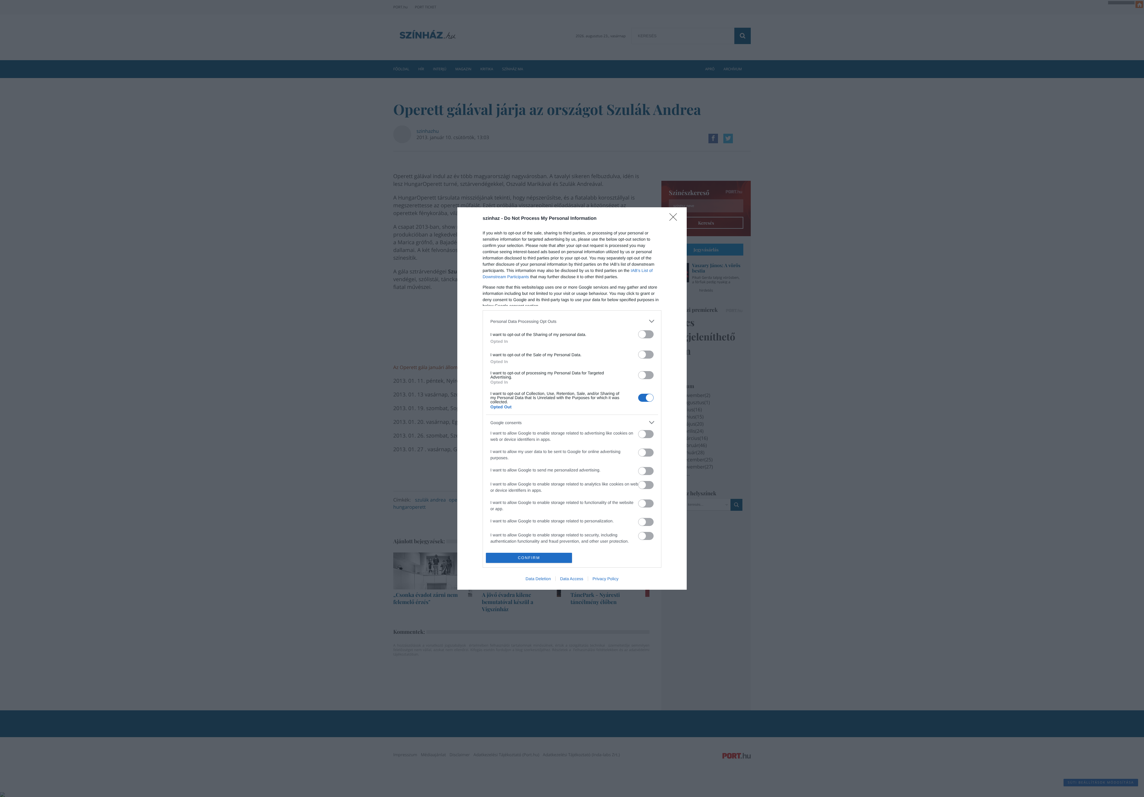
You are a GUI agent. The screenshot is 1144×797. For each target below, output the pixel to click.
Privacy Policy (605, 578)
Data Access (571, 578)
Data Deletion (538, 578)
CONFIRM (529, 557)
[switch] (646, 334)
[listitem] (572, 321)
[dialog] (572, 398)
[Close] (675, 219)
